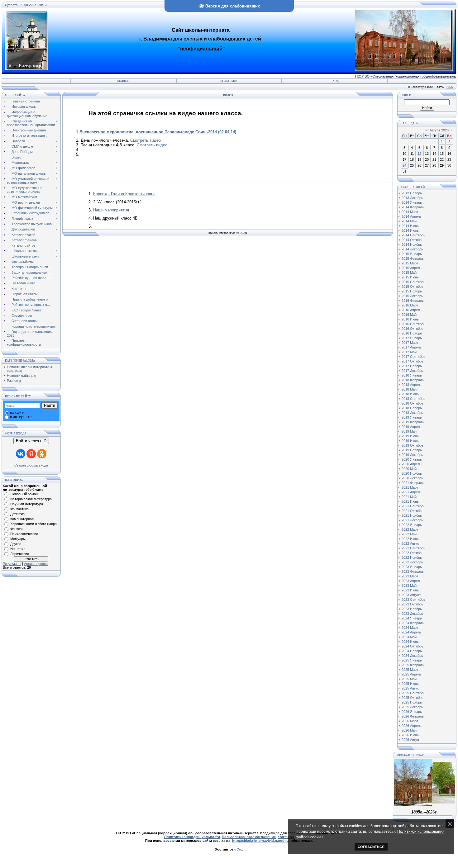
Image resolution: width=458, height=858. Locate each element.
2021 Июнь (410, 501)
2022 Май (409, 534)
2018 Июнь (410, 394)
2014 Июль (410, 230)
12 (419, 153)
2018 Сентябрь (413, 399)
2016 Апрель (412, 310)
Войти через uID (31, 440)
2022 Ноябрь (412, 557)
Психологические (24, 534)
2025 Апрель (412, 674)
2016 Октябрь (412, 328)
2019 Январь (412, 417)
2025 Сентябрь (413, 693)
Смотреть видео (145, 140)
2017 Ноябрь (412, 366)
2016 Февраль (413, 300)
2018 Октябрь (412, 403)
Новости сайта (18, 375)
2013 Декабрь (412, 198)
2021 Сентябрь (413, 506)
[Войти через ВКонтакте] (20, 453)
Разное (12, 380)
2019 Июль (410, 441)
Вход (335, 81)
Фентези (16, 529)
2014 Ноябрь (412, 244)
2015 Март (410, 263)
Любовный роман (24, 494)
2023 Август (411, 595)
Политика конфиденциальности (192, 837)
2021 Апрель (412, 492)
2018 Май (409, 389)
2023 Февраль (413, 571)
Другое (15, 544)
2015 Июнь (410, 277)
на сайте (18, 412)
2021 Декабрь (412, 520)
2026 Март (410, 721)
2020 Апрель (412, 464)
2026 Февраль (413, 716)
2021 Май (409, 497)
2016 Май (409, 314)
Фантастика (19, 509)
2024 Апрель (412, 632)
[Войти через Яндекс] (31, 453)
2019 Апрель (412, 427)
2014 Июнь (410, 226)
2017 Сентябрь (413, 356)
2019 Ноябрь (412, 450)
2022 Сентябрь (413, 548)
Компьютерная (22, 519)
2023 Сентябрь (413, 599)
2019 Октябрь (412, 445)
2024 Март (410, 627)
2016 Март (410, 305)
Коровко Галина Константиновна (124, 194)
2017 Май (409, 352)
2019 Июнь (410, 436)
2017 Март (410, 342)
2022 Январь (412, 525)
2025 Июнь (410, 683)
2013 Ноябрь (412, 193)
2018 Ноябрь (412, 408)
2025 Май (409, 679)
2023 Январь (412, 567)
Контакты (286, 837)
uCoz (238, 849)
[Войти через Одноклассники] (41, 453)
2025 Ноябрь (412, 702)
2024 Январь (412, 618)
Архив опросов (36, 564)
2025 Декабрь (412, 707)
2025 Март (410, 669)
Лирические (19, 554)
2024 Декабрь (412, 655)
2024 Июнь (410, 641)
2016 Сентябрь (413, 324)
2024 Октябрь (412, 646)
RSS (449, 86)
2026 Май (409, 730)
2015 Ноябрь (412, 291)
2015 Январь (412, 254)
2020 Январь (412, 459)
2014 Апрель (412, 216)
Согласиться (371, 847)
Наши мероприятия (111, 210)
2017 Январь (412, 338)
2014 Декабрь (412, 249)
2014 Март (410, 212)
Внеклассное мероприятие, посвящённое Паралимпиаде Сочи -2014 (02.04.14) (157, 132)
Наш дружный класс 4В (115, 218)
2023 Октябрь (412, 604)
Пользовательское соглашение (249, 837)
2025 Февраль (413, 665)
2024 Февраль (413, 623)
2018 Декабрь (412, 413)
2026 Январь (412, 711)
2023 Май (409, 585)
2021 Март (410, 487)
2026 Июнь (410, 735)
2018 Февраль (413, 380)
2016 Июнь (410, 319)
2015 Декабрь (412, 296)
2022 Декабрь (412, 562)
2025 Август (411, 688)
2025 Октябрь (412, 697)
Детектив (17, 514)
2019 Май (409, 431)
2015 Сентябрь (413, 282)
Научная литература (26, 504)
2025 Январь (412, 660)
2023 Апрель (412, 581)
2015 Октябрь (412, 286)
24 (404, 165)
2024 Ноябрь (412, 651)
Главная (123, 81)
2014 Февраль (413, 207)
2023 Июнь (410, 590)
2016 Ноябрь (412, 333)
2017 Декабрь (412, 370)
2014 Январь (412, 202)
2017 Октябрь (412, 361)
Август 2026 (439, 130)
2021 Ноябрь (412, 515)
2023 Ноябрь (412, 609)
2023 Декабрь (412, 613)
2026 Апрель (412, 726)
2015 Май (409, 272)
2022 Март (410, 529)
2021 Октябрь (412, 511)
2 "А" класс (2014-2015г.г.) (117, 202)
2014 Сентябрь (413, 235)
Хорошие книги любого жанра (33, 524)
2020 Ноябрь (412, 473)
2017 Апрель (412, 347)
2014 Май (409, 221)
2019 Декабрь (412, 455)
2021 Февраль (413, 483)
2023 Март (410, 576)
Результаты (12, 564)
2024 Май (409, 637)
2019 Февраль (413, 422)
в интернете (21, 417)
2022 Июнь (410, 539)
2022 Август (411, 543)
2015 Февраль (413, 258)
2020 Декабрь (412, 478)
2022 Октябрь (412, 553)
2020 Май (409, 469)
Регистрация (229, 81)
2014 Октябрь (412, 240)
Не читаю (17, 549)
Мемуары (18, 539)
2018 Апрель (412, 384)
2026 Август (411, 740)
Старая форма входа (31, 465)
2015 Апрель (412, 268)
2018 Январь (412, 375)
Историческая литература (31, 499)
